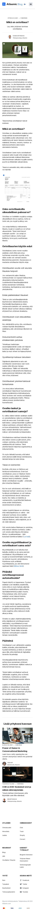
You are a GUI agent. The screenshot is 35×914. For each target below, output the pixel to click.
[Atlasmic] (12, 4)
